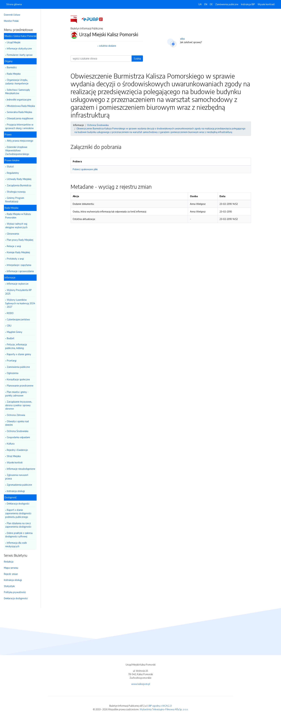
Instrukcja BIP (248, 4)
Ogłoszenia (12, 373)
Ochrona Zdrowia (16, 414)
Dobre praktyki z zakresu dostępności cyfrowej (19, 534)
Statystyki (9, 586)
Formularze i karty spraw (20, 54)
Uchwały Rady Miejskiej (19, 178)
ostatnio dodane (107, 45)
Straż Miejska (14, 456)
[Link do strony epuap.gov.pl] (92, 19)
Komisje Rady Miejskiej (18, 252)
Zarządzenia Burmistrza (19, 185)
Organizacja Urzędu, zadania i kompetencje (16, 81)
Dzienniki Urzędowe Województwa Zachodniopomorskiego (17, 150)
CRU (9, 325)
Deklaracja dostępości (18, 503)
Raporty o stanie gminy (19, 354)
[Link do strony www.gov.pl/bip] (76, 19)
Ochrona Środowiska (17, 431)
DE (211, 4)
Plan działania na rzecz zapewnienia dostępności (18, 525)
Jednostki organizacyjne (19, 99)
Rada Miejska (13, 73)
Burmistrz (12, 67)
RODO (10, 313)
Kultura (10, 443)
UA (200, 4)
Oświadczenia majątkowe (20, 118)
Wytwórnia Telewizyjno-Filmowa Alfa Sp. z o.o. (164, 709)
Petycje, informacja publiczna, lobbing (16, 346)
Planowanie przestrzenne (20, 385)
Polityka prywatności (15, 592)
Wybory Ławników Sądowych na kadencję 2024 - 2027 (20, 303)
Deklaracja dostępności (16, 598)
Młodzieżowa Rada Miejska (21, 105)
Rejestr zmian (11, 573)
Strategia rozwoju (16, 191)
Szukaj (137, 58)
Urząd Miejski (13, 42)
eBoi (182, 38)
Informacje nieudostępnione (21, 468)
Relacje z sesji (14, 246)
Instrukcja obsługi (16, 491)
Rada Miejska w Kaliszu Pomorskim (18, 215)
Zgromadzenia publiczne (19, 484)
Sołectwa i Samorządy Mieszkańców (17, 91)
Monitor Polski (11, 20)
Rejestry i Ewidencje (17, 449)
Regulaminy (13, 172)
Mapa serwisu (11, 567)
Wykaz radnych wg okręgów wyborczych (16, 225)
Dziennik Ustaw (12, 14)
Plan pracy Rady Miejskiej (20, 239)
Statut (10, 166)
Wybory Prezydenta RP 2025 (18, 291)
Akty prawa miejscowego (20, 140)
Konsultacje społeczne (18, 379)
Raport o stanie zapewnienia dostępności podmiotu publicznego (18, 513)
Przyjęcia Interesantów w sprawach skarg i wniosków (19, 126)
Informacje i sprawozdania (20, 271)
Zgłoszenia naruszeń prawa (16, 476)
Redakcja (8, 561)
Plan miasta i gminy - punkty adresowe (16, 393)
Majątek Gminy (14, 331)
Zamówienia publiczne (18, 366)
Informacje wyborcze (17, 283)
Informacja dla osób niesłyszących (16, 544)
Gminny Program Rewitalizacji (14, 199)
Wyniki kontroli (14, 462)
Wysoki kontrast (266, 4)
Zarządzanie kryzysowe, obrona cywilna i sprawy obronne (18, 405)
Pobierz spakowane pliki (85, 169)
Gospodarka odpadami (18, 437)
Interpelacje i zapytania (19, 264)
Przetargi (11, 360)
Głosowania (13, 233)
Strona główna (14, 4)
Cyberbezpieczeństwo (18, 319)
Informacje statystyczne (19, 48)
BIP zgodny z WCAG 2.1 (160, 705)
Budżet (10, 338)
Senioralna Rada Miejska (19, 112)
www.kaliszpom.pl (140, 683)
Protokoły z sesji (15, 258)
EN (205, 4)
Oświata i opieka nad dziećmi (17, 423)
